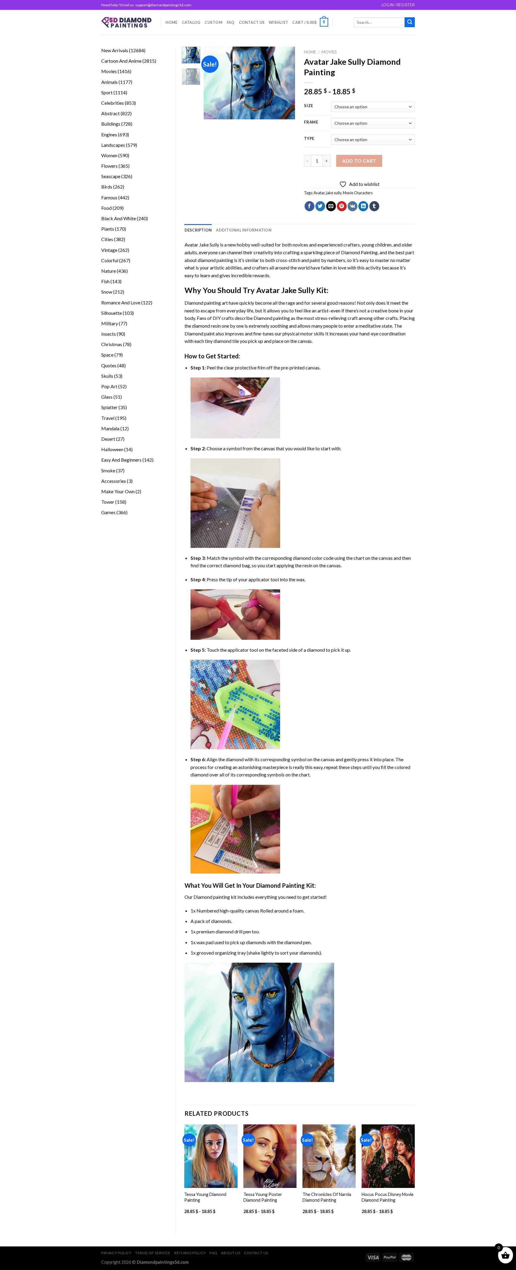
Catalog (191, 22)
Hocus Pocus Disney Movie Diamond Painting (388, 1197)
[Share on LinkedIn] (363, 206)
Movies (329, 52)
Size (308, 106)
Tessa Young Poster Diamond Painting (262, 1197)
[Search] (410, 22)
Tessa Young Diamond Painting (205, 1197)
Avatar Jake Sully (202, 244)
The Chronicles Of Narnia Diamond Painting (326, 1197)
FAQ (231, 22)
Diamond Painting (359, 252)
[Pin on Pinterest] (342, 206)
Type (309, 139)
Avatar (319, 192)
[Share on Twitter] (320, 206)
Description (198, 230)
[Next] (285, 83)
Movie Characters (358, 192)
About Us (230, 1253)
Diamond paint (200, 333)
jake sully (333, 192)
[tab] (198, 230)
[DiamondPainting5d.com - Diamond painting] (126, 22)
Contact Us (252, 22)
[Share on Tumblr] (374, 206)
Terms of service (153, 1253)
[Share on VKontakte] (352, 206)
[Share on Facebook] (309, 206)
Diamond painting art (206, 303)
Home (171, 22)
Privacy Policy (116, 1253)
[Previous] (213, 83)
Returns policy (190, 1253)
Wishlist (278, 22)
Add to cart (359, 161)
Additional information (243, 230)
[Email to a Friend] (331, 206)
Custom (213, 22)
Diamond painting (272, 318)
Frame (311, 122)
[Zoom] (211, 112)
